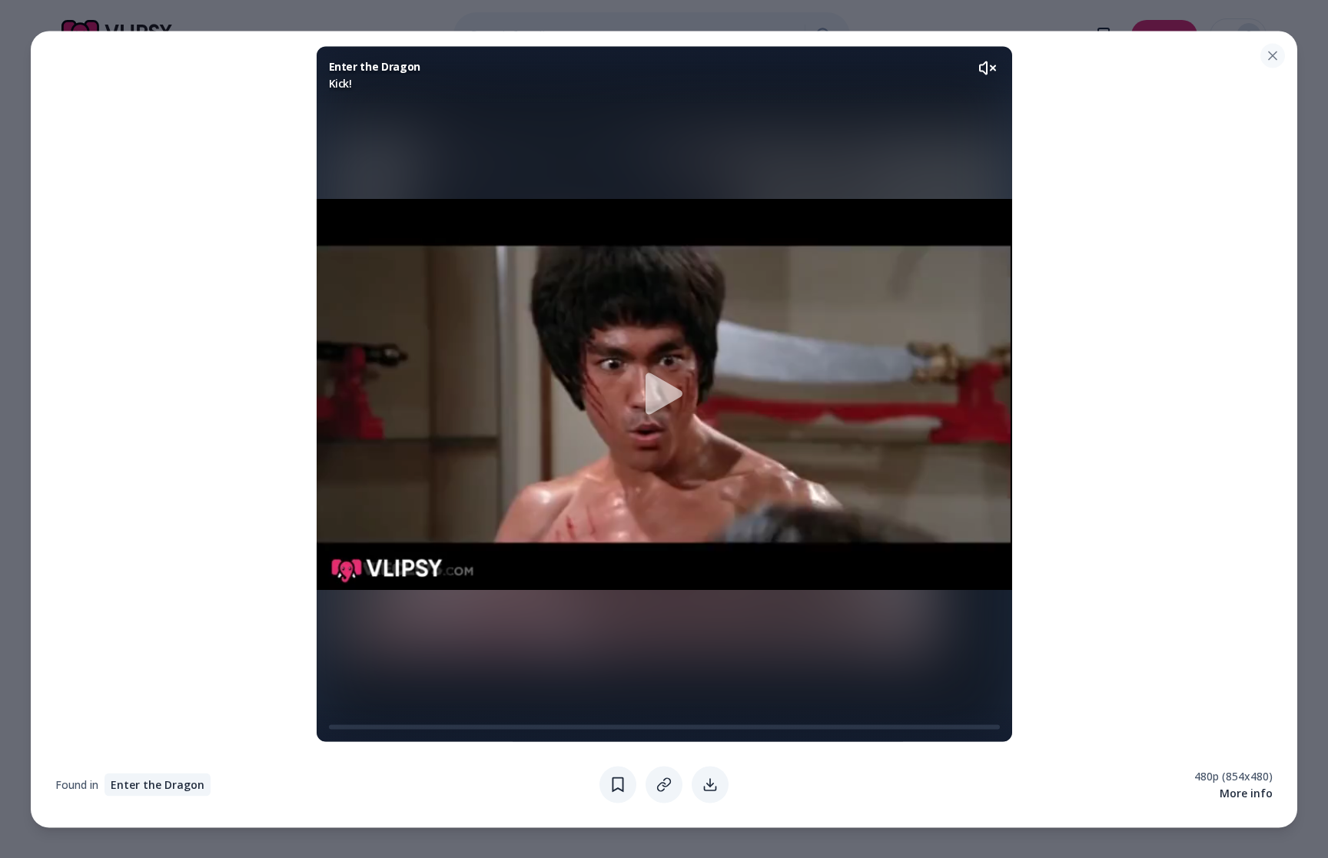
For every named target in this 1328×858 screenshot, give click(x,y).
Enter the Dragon (157, 784)
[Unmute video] (987, 67)
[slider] (335, 727)
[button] (664, 393)
